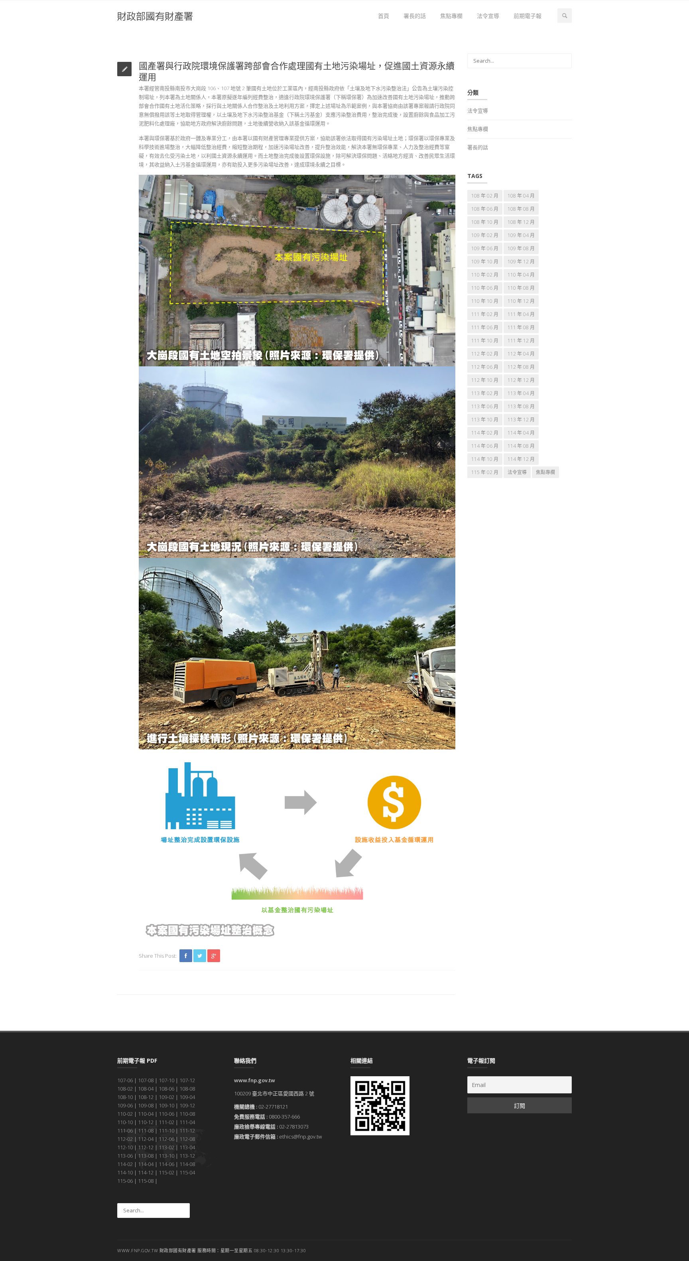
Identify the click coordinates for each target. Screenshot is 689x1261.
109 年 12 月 (521, 261)
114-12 (146, 1172)
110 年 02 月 (484, 274)
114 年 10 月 (484, 459)
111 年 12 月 (521, 340)
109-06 (125, 1105)
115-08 (146, 1180)
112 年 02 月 (484, 353)
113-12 (187, 1155)
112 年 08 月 (521, 367)
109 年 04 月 (521, 235)
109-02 (166, 1097)
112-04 (146, 1138)
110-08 (187, 1113)
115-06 (125, 1180)
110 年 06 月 (484, 288)
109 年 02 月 (484, 235)
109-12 (187, 1105)
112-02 (125, 1138)
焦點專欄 (451, 16)
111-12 (187, 1130)
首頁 (383, 16)
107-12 (187, 1080)
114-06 (166, 1164)
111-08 (146, 1130)
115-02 (166, 1172)
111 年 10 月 (484, 340)
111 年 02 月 (484, 314)
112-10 (125, 1147)
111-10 (166, 1130)
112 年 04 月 (521, 353)
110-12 (146, 1122)
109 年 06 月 (484, 248)
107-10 (166, 1080)
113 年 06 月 (484, 406)
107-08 (146, 1080)
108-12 (146, 1097)
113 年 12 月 (521, 419)
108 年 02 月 (484, 195)
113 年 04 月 (521, 393)
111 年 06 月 (484, 327)
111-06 (125, 1130)
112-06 (166, 1138)
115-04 (187, 1172)
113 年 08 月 (521, 406)
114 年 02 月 (484, 432)
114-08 (187, 1164)
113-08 (146, 1155)
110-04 (146, 1113)
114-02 (125, 1164)
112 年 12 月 (521, 380)
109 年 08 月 (521, 248)
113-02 (166, 1147)
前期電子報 (527, 16)
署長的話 (415, 16)
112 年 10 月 (484, 380)
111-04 (187, 1122)
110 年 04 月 (521, 274)
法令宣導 (488, 16)
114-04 (146, 1164)
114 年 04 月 (521, 432)
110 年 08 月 (521, 288)
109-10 (166, 1105)
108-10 (125, 1097)
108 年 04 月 (521, 195)
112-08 (187, 1138)
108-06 (166, 1088)
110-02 (125, 1113)
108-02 (125, 1088)
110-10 (125, 1122)
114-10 (125, 1172)
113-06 (125, 1155)
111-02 (166, 1122)
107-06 (125, 1080)
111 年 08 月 (521, 327)
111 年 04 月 (521, 314)
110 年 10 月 (484, 301)
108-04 (146, 1088)
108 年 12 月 (521, 222)
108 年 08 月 (521, 209)
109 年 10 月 (484, 261)
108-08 (187, 1088)
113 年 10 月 (484, 419)
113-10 (166, 1155)
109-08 (146, 1105)
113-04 (187, 1147)
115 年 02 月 (484, 472)
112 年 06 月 (484, 367)
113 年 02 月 (484, 393)
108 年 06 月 (484, 209)
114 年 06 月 (484, 446)
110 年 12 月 (521, 301)
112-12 (146, 1147)
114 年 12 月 (521, 459)
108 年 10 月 (484, 222)
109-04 (187, 1097)
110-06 (166, 1113)
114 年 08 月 (521, 446)
